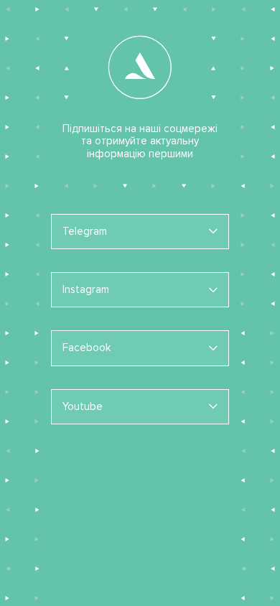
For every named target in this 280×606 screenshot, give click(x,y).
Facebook (86, 347)
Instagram (85, 289)
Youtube (82, 406)
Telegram (84, 231)
